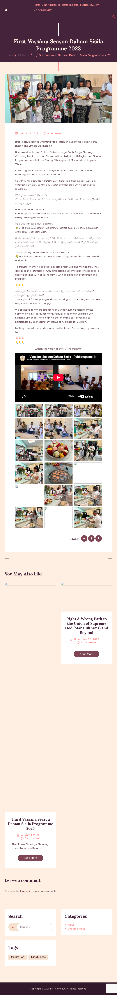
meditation (17, 957)
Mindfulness (38, 957)
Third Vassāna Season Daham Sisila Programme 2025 (30, 824)
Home (10, 55)
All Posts (23, 55)
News (71, 924)
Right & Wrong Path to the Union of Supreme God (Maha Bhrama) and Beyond (86, 626)
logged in (25, 891)
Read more (30, 858)
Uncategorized (77, 928)
